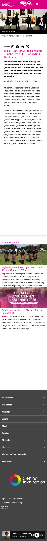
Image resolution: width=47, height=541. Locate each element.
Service (5, 433)
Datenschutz (19, 498)
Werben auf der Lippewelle (14, 454)
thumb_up (41, 535)
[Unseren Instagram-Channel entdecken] (6, 507)
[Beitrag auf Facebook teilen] (17, 46)
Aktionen (6, 412)
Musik (5, 426)
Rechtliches (7, 461)
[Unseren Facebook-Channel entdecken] (2, 507)
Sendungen (7, 405)
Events (5, 419)
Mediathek (7, 440)
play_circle (37, 535)
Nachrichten (7, 398)
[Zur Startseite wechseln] (8, 4)
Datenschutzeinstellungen (12, 502)
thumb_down (32, 535)
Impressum (6, 498)
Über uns (6, 447)
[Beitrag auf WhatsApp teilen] (12, 46)
